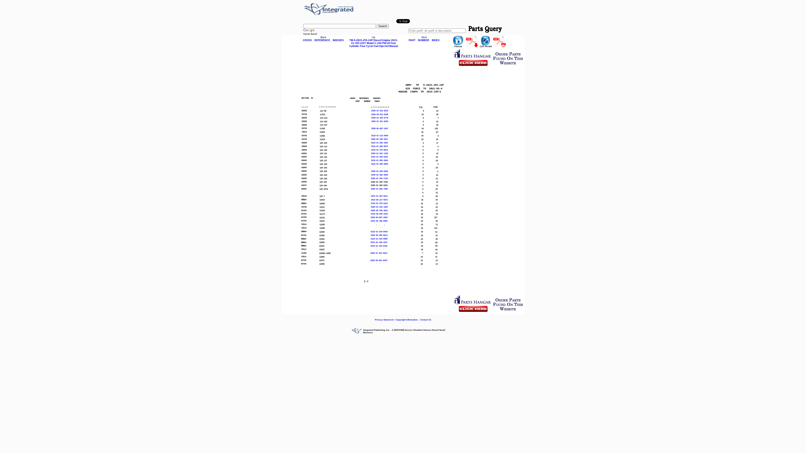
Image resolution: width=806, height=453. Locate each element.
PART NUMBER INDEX (424, 40)
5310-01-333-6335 (378, 246)
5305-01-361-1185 (379, 154)
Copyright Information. (407, 320)
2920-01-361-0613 (378, 253)
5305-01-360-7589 (379, 189)
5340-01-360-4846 (379, 175)
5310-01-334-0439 (379, 232)
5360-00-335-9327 (379, 139)
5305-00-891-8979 (378, 261)
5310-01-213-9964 (379, 136)
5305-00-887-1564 (379, 218)
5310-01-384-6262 (379, 157)
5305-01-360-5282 (379, 172)
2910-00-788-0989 (379, 221)
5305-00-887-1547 (379, 129)
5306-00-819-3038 (379, 115)
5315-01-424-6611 (379, 196)
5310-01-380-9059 (379, 164)
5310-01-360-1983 (379, 143)
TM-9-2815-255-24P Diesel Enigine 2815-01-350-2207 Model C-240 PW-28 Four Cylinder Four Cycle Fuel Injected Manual (373, 43)
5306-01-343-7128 (379, 179)
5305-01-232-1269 (379, 207)
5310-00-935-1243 (379, 214)
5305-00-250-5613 (379, 235)
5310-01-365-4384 (379, 161)
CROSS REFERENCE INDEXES (323, 40)
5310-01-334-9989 (379, 239)
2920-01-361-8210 (379, 111)
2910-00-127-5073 (379, 200)
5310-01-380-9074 (379, 147)
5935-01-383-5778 (379, 118)
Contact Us (425, 320)
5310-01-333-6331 (379, 204)
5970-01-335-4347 (379, 243)
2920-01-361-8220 (379, 122)
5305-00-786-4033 (379, 211)
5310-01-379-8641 (379, 150)
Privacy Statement (384, 320)
